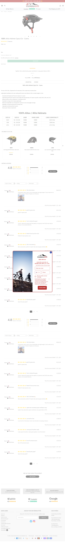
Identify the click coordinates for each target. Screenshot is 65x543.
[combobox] (38, 272)
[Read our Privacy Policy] (49, 279)
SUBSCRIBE (42, 287)
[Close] (50, 252)
